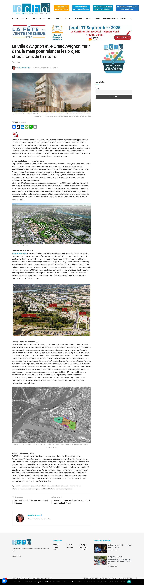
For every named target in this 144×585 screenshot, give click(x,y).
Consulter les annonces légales (81, 8)
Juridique (78, 19)
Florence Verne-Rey (19, 253)
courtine (50, 486)
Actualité (24, 19)
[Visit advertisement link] (72, 34)
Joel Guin (28, 489)
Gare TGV (76, 486)
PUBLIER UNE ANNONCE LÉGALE (61, 8)
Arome (50, 578)
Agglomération (22, 486)
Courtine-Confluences (63, 486)
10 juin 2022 (36, 67)
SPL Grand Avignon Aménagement (59, 489)
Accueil (15, 19)
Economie (57, 19)
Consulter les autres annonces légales (103, 8)
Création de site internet (24, 578)
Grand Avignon (18, 489)
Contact (123, 19)
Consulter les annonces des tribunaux (127, 8)
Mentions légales (105, 578)
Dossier (68, 19)
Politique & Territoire (41, 19)
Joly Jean (37, 489)
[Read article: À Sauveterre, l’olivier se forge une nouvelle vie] (100, 548)
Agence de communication (40, 578)
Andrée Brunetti (24, 67)
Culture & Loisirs (93, 19)
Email (97, 88)
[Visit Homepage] (31, 8)
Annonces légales (110, 19)
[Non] (141, 582)
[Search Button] (131, 18)
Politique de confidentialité (90, 578)
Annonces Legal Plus (125, 578)
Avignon (32, 486)
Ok (129, 582)
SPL (44, 489)
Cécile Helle (41, 486)
